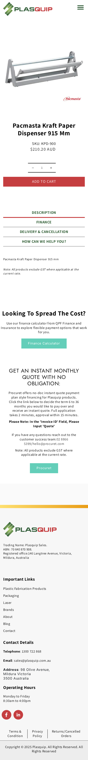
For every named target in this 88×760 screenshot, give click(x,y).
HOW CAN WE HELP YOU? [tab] (44, 241)
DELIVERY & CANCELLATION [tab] (44, 231)
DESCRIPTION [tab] (44, 212)
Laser (7, 602)
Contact (9, 631)
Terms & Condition (15, 733)
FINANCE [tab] (44, 222)
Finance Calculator (44, 343)
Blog (6, 623)
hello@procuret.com (48, 443)
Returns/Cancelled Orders (66, 733)
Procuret (44, 468)
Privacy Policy (37, 733)
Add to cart (44, 181)
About (8, 616)
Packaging (11, 595)
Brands (8, 609)
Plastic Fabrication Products (24, 588)
